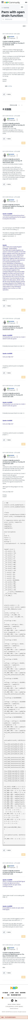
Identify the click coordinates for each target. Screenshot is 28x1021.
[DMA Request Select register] (21, 105)
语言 (22, 7)
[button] (17, 38)
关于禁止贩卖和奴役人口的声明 (12, 1006)
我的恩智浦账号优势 (16, 995)
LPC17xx (10, 86)
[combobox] (14, 19)
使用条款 (14, 1004)
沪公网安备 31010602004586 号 (10, 998)
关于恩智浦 (5, 992)
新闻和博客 (22, 992)
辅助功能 (20, 1006)
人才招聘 (11, 992)
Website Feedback (14, 1008)
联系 (8, 995)
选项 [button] (24, 26)
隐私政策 (9, 1004)
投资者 (17, 992)
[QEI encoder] (19, 105)
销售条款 (18, 1004)
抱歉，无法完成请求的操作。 (9, 1017)
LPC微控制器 (5, 8)
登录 (26, 2)
